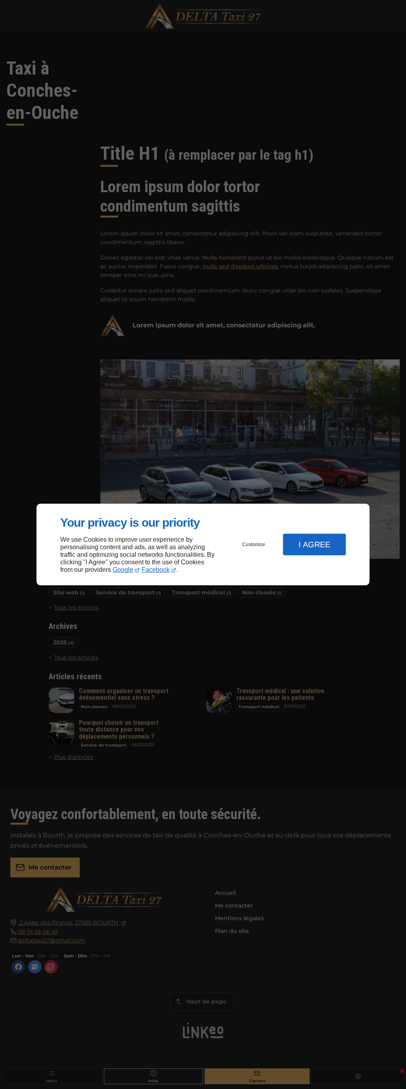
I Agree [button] (314, 544)
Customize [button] (253, 544)
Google (123, 569)
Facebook (156, 569)
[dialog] (203, 545)
